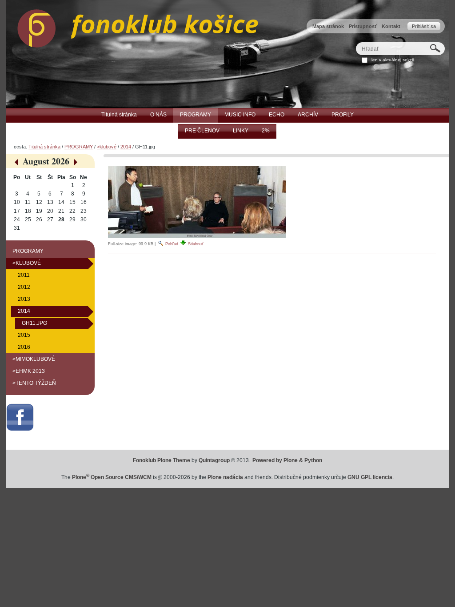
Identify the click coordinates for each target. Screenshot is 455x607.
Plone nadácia (225, 477)
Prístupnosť (363, 26)
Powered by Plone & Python (287, 460)
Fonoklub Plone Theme (161, 460)
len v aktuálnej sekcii (392, 59)
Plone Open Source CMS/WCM (112, 477)
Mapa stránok (328, 26)
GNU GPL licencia (369, 477)
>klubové (106, 146)
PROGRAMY (78, 146)
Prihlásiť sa (424, 26)
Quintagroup (214, 460)
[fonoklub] (132, 26)
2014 (125, 146)
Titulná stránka (44, 146)
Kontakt (391, 26)
